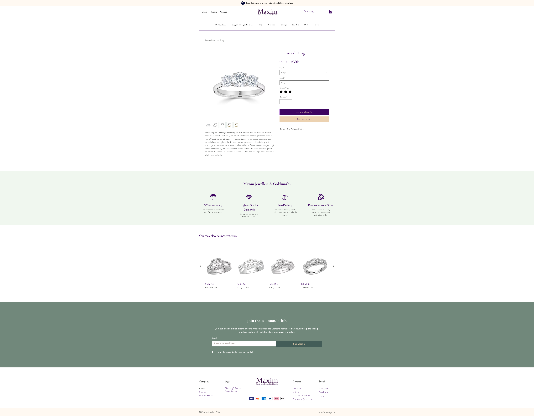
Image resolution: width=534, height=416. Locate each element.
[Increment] (290, 101)
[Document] (243, 3)
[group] (267, 272)
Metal (282, 78)
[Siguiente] (333, 266)
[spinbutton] (286, 101)
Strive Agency (329, 412)
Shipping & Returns (233, 388)
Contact (223, 11)
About (204, 11)
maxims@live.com (304, 399)
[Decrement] (281, 101)
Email (215, 338)
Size (282, 68)
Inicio (207, 40)
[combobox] (304, 72)
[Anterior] (200, 266)
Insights (214, 11)
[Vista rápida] (219, 266)
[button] (330, 11)
